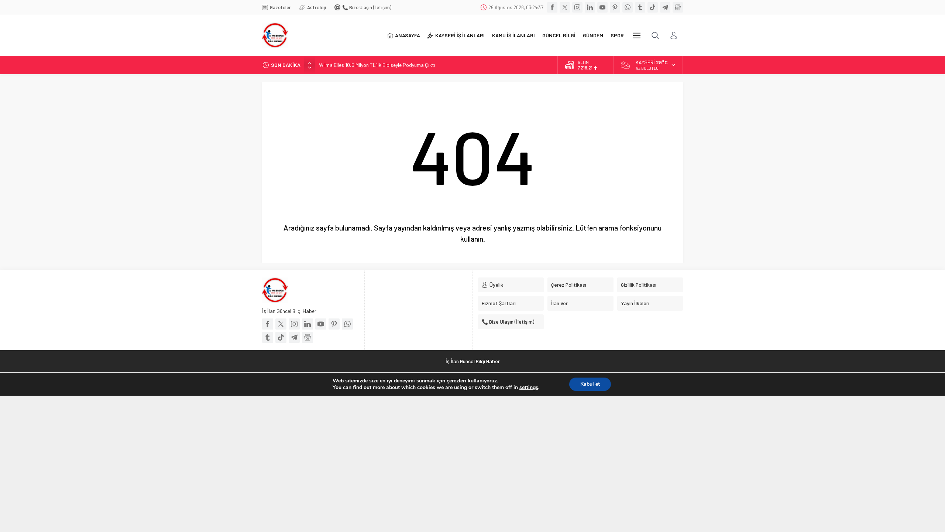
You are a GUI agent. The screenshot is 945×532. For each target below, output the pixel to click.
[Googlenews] (678, 7)
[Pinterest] (615, 7)
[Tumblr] (640, 7)
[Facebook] (552, 7)
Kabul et (590, 384)
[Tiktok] (652, 7)
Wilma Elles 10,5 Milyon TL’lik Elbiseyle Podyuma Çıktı (377, 65)
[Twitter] (565, 7)
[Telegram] (665, 7)
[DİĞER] (637, 35)
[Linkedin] (590, 7)
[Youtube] (602, 7)
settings (528, 387)
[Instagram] (577, 7)
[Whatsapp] (627, 7)
